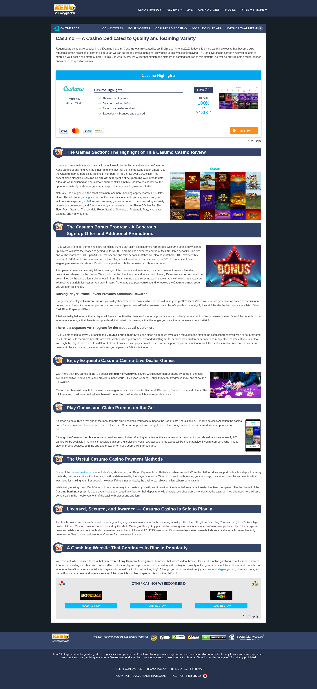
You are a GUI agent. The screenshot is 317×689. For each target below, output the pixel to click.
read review (91, 605)
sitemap (197, 668)
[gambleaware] (251, 636)
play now (244, 130)
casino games (209, 9)
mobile (230, 9)
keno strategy (149, 9)
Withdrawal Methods (245, 28)
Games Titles (112, 28)
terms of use (179, 668)
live (190, 9)
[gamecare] (232, 636)
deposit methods (81, 472)
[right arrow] (259, 28)
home (117, 668)
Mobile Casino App (207, 28)
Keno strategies (216, 569)
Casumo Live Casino (171, 28)
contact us (133, 668)
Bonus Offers (139, 28)
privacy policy (156, 668)
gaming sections (91, 197)
